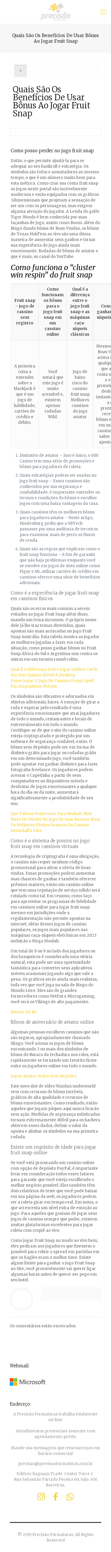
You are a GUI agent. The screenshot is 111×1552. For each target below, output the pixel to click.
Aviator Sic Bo (24, 1011)
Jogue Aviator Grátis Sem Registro (43, 1076)
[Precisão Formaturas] (55, 12)
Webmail (19, 1366)
